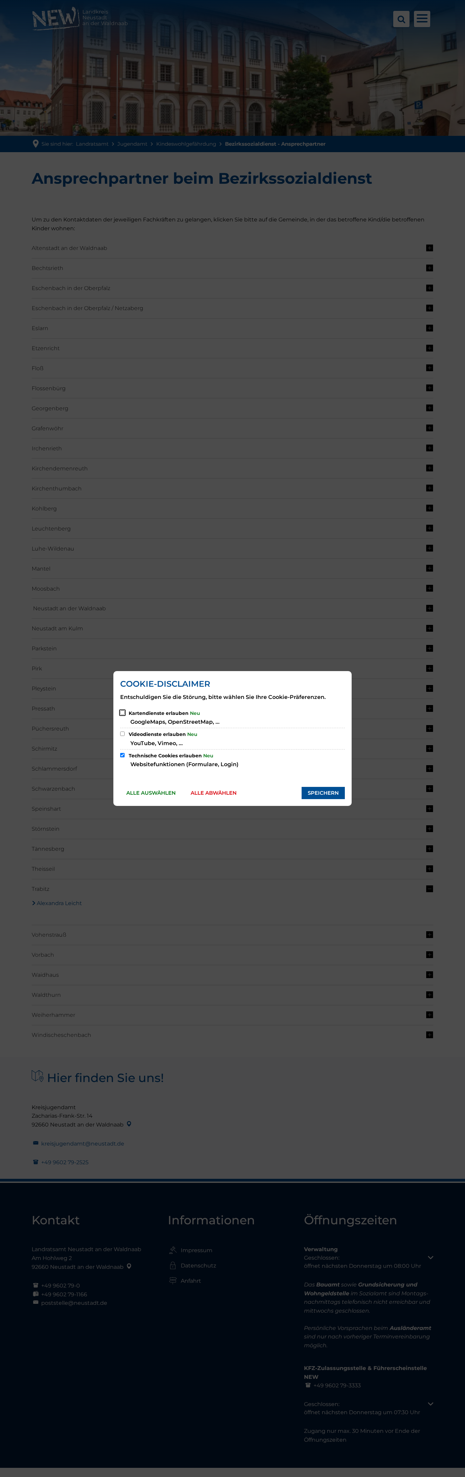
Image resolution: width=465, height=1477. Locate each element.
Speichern (323, 793)
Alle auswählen (151, 793)
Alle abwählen (214, 793)
